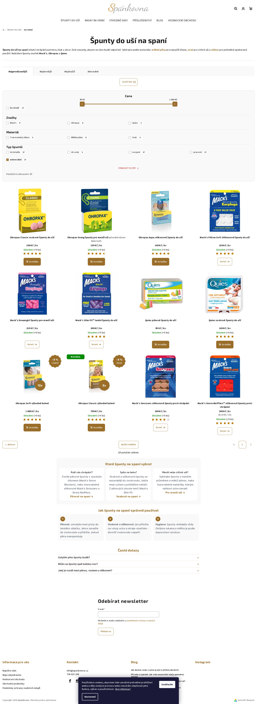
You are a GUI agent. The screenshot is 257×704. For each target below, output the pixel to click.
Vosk (136, 137)
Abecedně (93, 71)
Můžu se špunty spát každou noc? (78, 563)
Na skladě (17, 107)
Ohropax (77, 122)
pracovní (200, 152)
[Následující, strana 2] (242, 444)
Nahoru (11, 444)
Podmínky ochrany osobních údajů (21, 688)
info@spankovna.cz (77, 670)
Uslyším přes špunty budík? (74, 557)
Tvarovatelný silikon (21, 137)
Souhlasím (167, 684)
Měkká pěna (78, 137)
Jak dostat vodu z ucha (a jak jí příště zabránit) (155, 670)
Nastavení (90, 696)
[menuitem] (70, 20)
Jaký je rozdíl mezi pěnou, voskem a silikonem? (85, 570)
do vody (77, 152)
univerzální (18, 159)
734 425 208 (73, 674)
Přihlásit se (106, 631)
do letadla (17, 152)
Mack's (15, 122)
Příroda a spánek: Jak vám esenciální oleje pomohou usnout (157, 675)
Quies (136, 122)
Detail (223, 261)
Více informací (123, 689)
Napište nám (10, 670)
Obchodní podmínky (14, 683)
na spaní (138, 152)
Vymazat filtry (127, 168)
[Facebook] (70, 681)
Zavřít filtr (127, 81)
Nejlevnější (46, 71)
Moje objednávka (12, 675)
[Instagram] (77, 681)
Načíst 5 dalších (128, 444)
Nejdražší (70, 71)
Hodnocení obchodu (14, 679)
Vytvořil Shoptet (246, 700)
